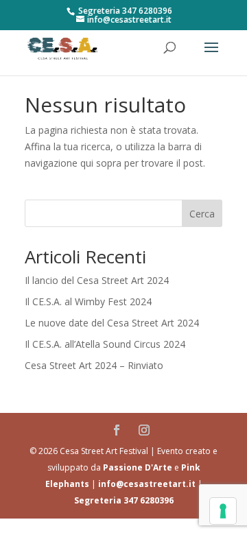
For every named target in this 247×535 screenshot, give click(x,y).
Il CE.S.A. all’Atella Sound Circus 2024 (105, 343)
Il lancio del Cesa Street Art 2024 (97, 280)
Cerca (202, 213)
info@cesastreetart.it (147, 484)
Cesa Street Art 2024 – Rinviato (94, 365)
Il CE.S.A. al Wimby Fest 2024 (88, 301)
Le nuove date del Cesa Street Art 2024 (112, 322)
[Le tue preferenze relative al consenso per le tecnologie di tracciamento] (223, 511)
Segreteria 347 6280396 (124, 500)
